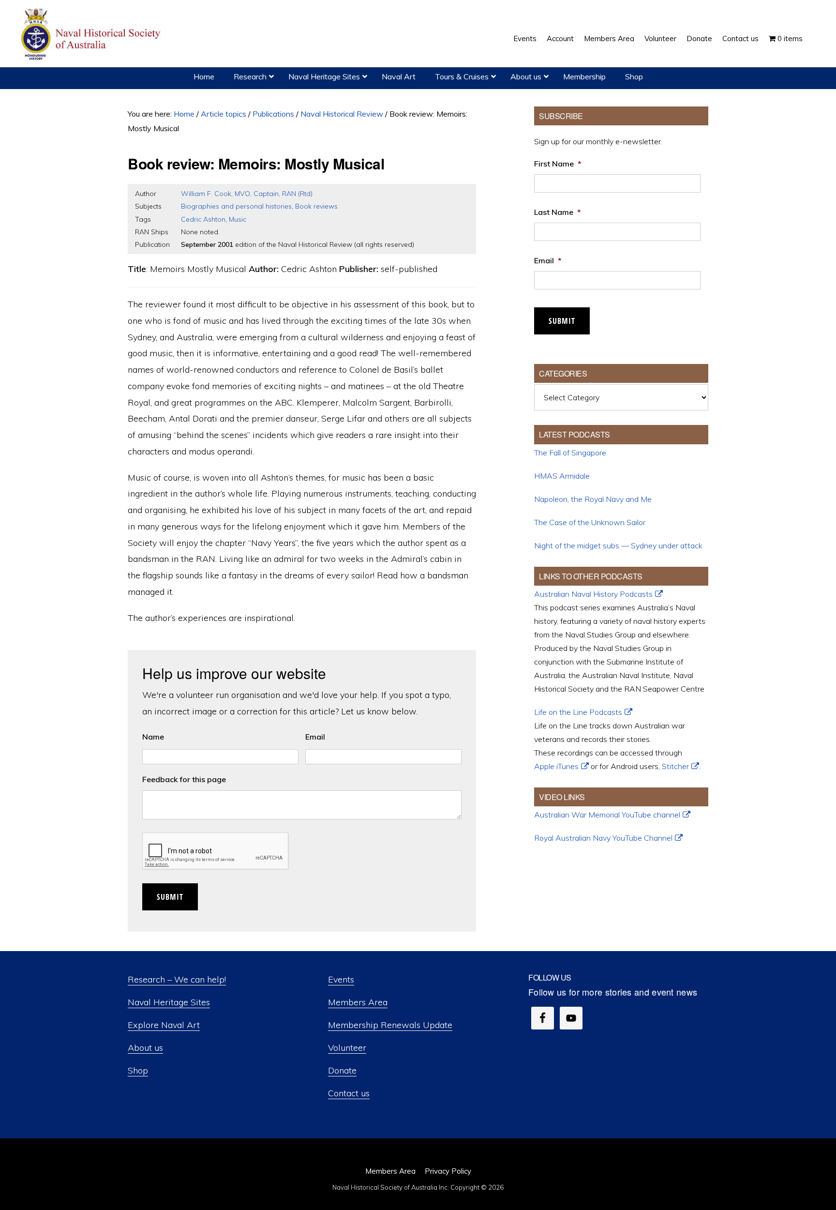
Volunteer (347, 1047)
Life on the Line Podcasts (578, 712)
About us (145, 1047)
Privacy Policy (448, 1171)
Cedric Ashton (203, 219)
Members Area (358, 1002)
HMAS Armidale (562, 476)
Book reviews (316, 206)
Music (237, 219)
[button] (813, 31)
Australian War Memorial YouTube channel (607, 814)
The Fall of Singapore (570, 452)
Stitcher (675, 766)
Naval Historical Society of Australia (91, 34)
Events (341, 979)
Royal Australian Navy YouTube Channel (603, 838)
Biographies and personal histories (236, 206)
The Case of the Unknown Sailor (589, 522)
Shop (138, 1070)
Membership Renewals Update (390, 1024)
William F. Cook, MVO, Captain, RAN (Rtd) (247, 193)
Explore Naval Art (164, 1024)
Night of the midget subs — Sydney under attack (618, 545)
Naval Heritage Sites (169, 1002)
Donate (342, 1070)
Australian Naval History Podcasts (593, 594)
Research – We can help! (177, 979)
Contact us (349, 1093)
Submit (170, 897)
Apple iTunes (556, 766)
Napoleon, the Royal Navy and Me (593, 499)
